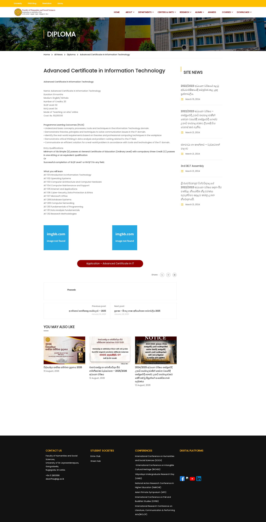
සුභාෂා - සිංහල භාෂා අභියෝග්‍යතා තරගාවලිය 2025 (137, 310)
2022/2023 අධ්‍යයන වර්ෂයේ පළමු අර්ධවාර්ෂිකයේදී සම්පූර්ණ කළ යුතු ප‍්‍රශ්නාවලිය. (200, 90)
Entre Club (95, 456)
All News (58, 54)
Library (60, 3)
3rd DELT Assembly (192, 166)
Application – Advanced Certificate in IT (110, 263)
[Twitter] (162, 275)
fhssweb (71, 289)
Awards (212, 12)
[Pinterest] (168, 275)
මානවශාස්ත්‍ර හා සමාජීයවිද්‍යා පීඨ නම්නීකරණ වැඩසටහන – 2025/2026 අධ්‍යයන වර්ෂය (108, 371)
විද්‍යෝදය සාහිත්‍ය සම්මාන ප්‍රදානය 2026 (63, 367)
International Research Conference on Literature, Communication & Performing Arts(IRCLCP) (155, 510)
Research (184, 12)
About (129, 12)
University (18, 3)
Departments (145, 12)
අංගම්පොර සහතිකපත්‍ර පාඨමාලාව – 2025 (87, 310)
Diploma (71, 54)
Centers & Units (166, 12)
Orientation (47, 3)
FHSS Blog (32, 3)
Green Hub (95, 461)
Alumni (198, 12)
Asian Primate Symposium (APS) (150, 492)
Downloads (243, 12)
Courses (226, 12)
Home (117, 12)
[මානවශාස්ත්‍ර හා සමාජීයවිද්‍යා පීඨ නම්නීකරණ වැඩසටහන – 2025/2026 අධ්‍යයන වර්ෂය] (110, 350)
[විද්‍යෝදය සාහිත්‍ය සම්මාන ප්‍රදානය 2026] (64, 350)
